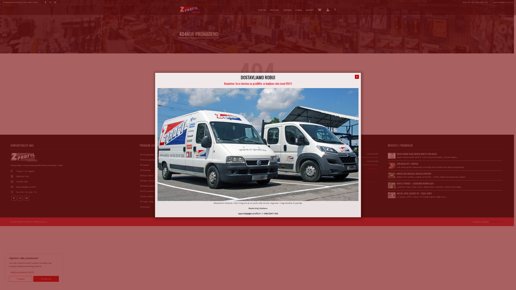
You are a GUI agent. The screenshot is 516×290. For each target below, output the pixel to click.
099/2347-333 (271, 213)
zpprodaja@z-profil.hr (249, 213)
